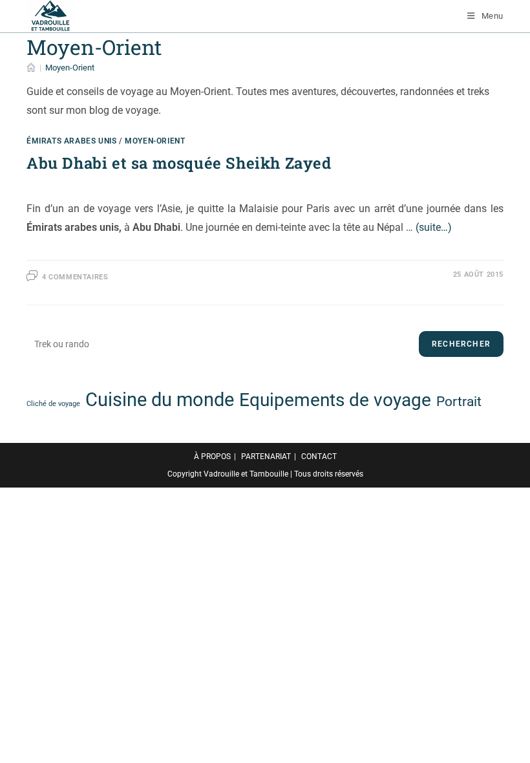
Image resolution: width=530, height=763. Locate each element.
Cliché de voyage (53, 404)
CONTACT (319, 456)
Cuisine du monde (159, 400)
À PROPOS (212, 456)
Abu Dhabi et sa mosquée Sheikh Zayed (179, 163)
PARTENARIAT (266, 456)
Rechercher (461, 344)
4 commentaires (75, 277)
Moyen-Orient (69, 67)
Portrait (459, 401)
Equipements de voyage (335, 400)
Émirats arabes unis (71, 140)
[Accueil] (31, 67)
